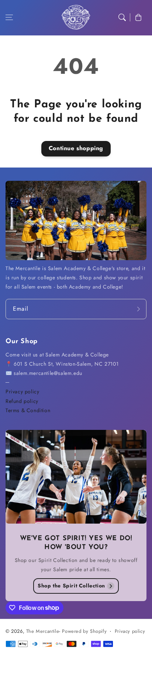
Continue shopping (76, 148)
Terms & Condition (28, 410)
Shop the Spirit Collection (71, 585)
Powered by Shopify (84, 631)
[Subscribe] (138, 309)
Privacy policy (22, 391)
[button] (9, 17)
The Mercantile (42, 631)
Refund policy (22, 401)
